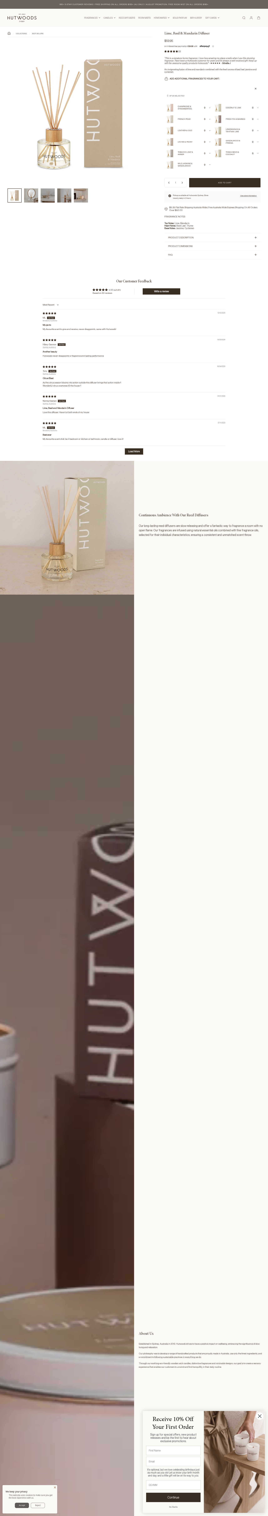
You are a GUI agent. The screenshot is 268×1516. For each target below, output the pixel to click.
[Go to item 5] (81, 195)
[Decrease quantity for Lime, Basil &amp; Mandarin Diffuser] (168, 182)
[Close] (54, 1487)
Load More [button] (134, 451)
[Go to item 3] (48, 195)
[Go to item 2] (31, 195)
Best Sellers (37, 33)
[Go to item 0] (15, 195)
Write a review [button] (161, 291)
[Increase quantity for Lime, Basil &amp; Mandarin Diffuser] (182, 182)
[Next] (143, 120)
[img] (49, 313)
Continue (173, 1497)
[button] (171, 51)
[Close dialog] (260, 1416)
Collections (21, 33)
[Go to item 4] (64, 195)
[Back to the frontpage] (9, 33)
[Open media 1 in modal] (80, 114)
